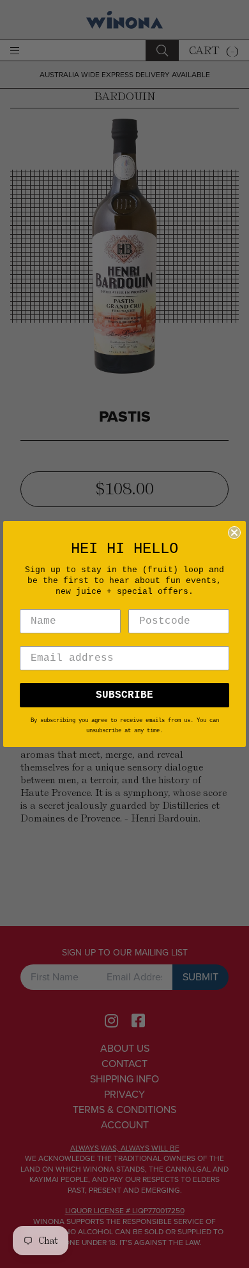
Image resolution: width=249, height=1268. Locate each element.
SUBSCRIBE (124, 695)
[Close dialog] (234, 532)
